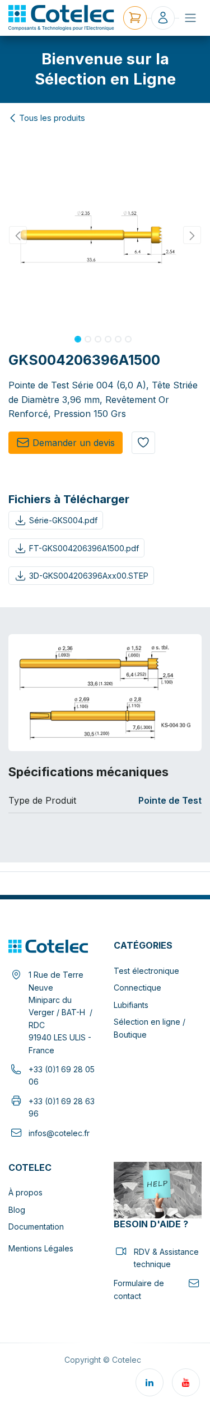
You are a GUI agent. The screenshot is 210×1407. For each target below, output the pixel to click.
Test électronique (146, 970)
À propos (25, 1192)
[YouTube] (186, 1382)
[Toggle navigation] (190, 18)
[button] (18, 235)
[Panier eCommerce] (135, 18)
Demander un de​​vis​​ (73, 442)
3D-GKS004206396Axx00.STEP (88, 575)
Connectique (137, 987)
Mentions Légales (40, 1248)
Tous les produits (52, 118)
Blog (16, 1209)
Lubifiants (131, 1005)
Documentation (36, 1226)
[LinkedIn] (150, 1382)
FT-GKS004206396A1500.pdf (84, 548)
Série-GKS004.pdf (63, 520)
